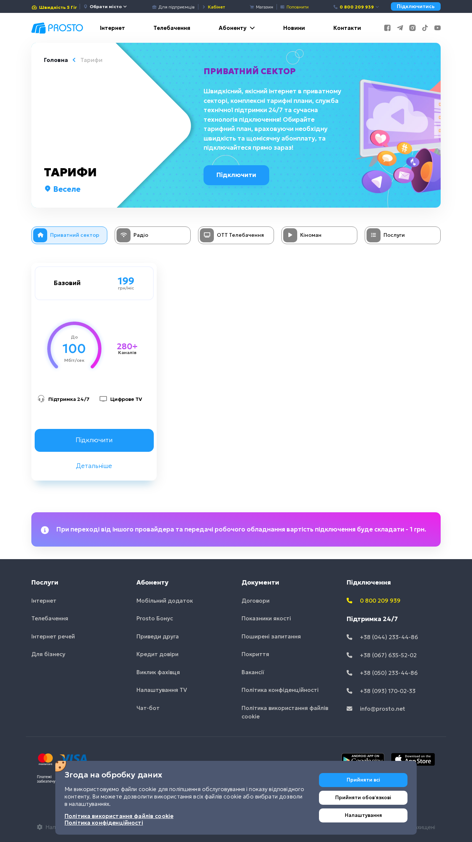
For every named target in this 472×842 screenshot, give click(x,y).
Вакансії (253, 672)
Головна (56, 59)
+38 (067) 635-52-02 (387, 655)
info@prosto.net (381, 708)
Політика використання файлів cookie (285, 712)
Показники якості (266, 618)
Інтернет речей (53, 636)
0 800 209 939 (357, 7)
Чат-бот (148, 707)
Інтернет (112, 27)
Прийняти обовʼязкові (363, 797)
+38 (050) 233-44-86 (388, 672)
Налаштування (363, 815)
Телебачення (171, 27)
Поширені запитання (271, 636)
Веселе (65, 189)
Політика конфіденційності (280, 689)
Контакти (347, 27)
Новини (294, 27)
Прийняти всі (363, 780)
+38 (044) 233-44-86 (388, 637)
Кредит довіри (157, 654)
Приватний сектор (250, 71)
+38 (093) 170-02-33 (387, 690)
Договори (256, 600)
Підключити (236, 175)
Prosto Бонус (154, 618)
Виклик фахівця (158, 672)
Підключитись (416, 6)
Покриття (255, 654)
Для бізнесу (48, 654)
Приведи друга (157, 636)
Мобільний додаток (164, 600)
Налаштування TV (161, 689)
